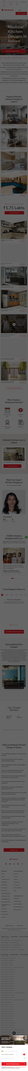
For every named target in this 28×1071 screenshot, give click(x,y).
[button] (14, 1063)
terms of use (23, 1067)
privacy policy (16, 1067)
